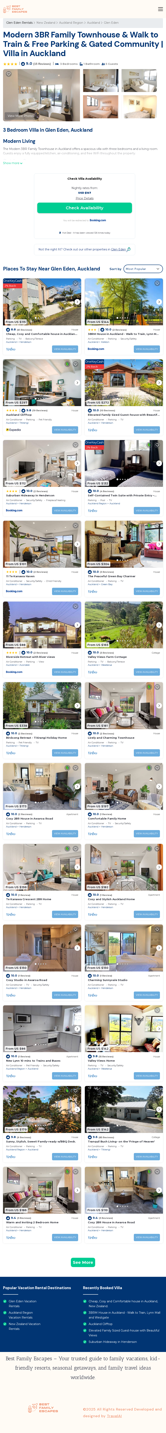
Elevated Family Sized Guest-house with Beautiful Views (124, 1333)
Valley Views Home (101, 1060)
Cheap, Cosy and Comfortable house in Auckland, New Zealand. (123, 1303)
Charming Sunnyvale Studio (108, 980)
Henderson (25, 342)
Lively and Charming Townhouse (111, 737)
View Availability (65, 349)
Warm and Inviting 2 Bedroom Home (32, 1222)
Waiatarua (106, 665)
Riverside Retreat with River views (30, 656)
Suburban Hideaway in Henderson (30, 495)
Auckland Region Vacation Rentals (21, 1315)
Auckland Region (71, 23)
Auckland (93, 23)
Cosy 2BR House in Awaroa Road (29, 818)
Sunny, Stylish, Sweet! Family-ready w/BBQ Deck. (41, 1141)
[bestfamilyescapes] (15, 9)
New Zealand (45, 23)
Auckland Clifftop (19, 414)
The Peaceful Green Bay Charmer (111, 576)
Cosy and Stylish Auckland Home (111, 899)
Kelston (105, 342)
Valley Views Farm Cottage (107, 656)
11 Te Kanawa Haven (20, 576)
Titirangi (24, 422)
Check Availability (84, 207)
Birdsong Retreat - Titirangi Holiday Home (36, 737)
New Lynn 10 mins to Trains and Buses (33, 1060)
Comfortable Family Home (107, 818)
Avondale (24, 665)
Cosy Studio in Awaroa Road (26, 980)
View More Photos (21, 116)
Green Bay (107, 584)
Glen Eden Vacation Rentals (22, 1303)
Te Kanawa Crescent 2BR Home (28, 899)
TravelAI (114, 1416)
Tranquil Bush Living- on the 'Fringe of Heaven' (121, 1141)
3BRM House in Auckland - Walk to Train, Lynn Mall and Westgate (124, 1315)
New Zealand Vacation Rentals (24, 1326)
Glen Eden (111, 23)
